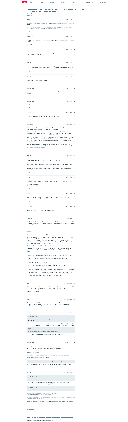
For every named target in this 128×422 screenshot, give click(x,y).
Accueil (28, 417)
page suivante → (30, 409)
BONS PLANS (75, 2)
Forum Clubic (4, 6)
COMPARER (103, 2)
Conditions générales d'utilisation (53, 417)
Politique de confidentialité (67, 417)
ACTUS (31, 2)
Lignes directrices (41, 417)
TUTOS (63, 2)
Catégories (34, 417)
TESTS (41, 2)
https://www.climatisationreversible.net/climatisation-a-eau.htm (40, 394)
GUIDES (52, 2)
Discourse (35, 420)
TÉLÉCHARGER (89, 2)
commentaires (29, 15)
